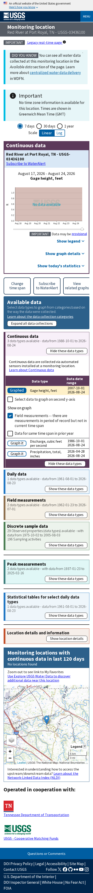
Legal (39, 863)
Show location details (67, 638)
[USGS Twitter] (59, 870)
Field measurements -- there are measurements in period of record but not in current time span (51, 420)
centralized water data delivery (55, 72)
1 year (69, 126)
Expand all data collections (32, 323)
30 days (49, 126)
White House (52, 882)
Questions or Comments (46, 853)
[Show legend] (84, 746)
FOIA (7, 888)
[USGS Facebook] (65, 870)
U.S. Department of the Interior (29, 876)
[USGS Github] (70, 870)
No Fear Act (74, 882)
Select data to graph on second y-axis (45, 399)
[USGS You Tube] (81, 870)
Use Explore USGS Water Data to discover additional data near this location (38, 678)
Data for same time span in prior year (44, 433)
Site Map (76, 863)
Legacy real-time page (45, 42)
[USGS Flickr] (76, 870)
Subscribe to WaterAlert (26, 164)
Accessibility (56, 863)
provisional (79, 234)
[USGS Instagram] (86, 870)
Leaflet (21, 762)
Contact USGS (15, 869)
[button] (46, 720)
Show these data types (66, 488)
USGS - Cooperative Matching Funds (31, 838)
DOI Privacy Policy (18, 863)
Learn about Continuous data (31, 370)
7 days (30, 126)
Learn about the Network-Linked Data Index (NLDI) (42, 775)
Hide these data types (67, 350)
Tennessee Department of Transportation (36, 814)
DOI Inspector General (22, 882)
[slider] (82, 228)
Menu (86, 16)
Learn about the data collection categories (40, 316)
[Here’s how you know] (46, 5)
